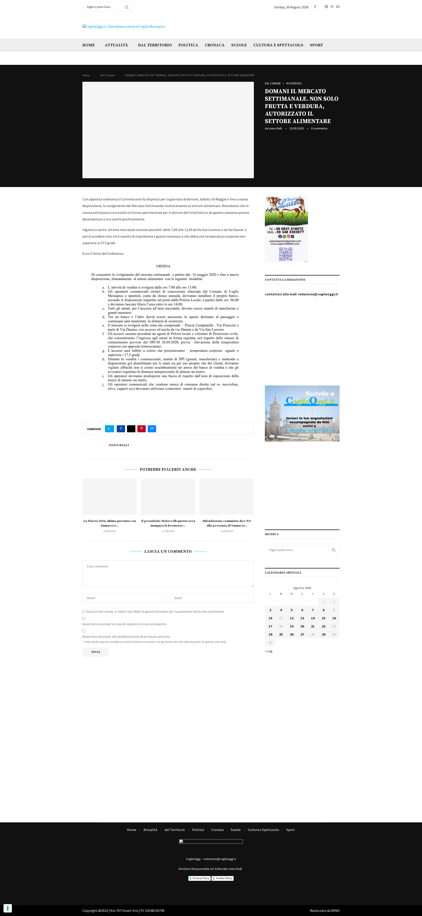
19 (291, 626)
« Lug (269, 651)
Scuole (239, 45)
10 (270, 618)
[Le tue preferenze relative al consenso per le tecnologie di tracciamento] (8, 908)
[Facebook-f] (193, 891)
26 (291, 634)
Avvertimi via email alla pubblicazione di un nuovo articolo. (126, 636)
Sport (316, 45)
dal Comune (107, 75)
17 (270, 626)
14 (313, 618)
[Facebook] (315, 7)
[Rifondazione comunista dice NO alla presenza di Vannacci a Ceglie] (227, 497)
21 (313, 626)
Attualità (116, 45)
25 (281, 634)
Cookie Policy (224, 878)
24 (270, 634)
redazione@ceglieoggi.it (318, 294)
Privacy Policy (201, 878)
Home (88, 45)
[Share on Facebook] (121, 428)
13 (302, 618)
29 (323, 634)
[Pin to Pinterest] (141, 428)
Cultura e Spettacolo (278, 45)
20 (302, 626)
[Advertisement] (285, 26)
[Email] (338, 7)
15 (323, 618)
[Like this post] (110, 428)
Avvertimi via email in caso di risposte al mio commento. (124, 624)
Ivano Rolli (275, 128)
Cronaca (215, 45)
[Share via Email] (152, 428)
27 (302, 634)
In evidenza (294, 83)
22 (323, 626)
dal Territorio (155, 45)
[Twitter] (320, 7)
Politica (188, 45)
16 (334, 618)
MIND (335, 910)
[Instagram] (326, 7)
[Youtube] (332, 7)
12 (291, 618)
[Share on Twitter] (131, 428)
